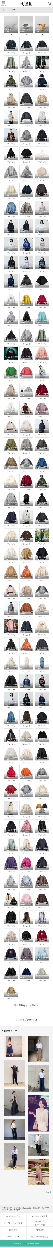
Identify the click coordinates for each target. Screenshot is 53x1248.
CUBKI (26, 3)
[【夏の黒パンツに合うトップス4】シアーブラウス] (38, 1145)
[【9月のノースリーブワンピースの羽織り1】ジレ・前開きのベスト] (14, 1102)
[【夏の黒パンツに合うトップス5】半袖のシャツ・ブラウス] (14, 1129)
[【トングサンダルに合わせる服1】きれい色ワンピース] (38, 1172)
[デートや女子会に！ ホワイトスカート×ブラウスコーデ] (38, 1113)
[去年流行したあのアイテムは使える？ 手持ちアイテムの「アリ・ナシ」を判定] (14, 1046)
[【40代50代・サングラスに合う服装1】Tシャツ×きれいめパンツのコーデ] (14, 1156)
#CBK (25, 1243)
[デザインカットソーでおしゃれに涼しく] (38, 1078)
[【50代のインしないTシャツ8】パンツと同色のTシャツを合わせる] (14, 1073)
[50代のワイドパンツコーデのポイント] (38, 1049)
